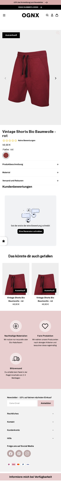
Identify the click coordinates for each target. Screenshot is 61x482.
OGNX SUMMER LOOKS (28, 7)
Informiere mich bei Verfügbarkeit (30, 476)
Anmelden (46, 403)
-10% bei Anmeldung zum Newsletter (28, 2)
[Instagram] (27, 453)
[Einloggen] (52, 15)
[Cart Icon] (57, 15)
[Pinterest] (19, 453)
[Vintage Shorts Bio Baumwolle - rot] (5, 155)
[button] (4, 15)
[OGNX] (30, 15)
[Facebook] (10, 453)
